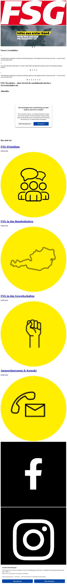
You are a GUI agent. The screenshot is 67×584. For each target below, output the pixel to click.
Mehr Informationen (25, 123)
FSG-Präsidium (10, 146)
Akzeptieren (41, 123)
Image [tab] (32, 47)
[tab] (27, 79)
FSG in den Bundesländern (17, 221)
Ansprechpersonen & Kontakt (19, 370)
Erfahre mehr (4, 151)
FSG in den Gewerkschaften (17, 296)
